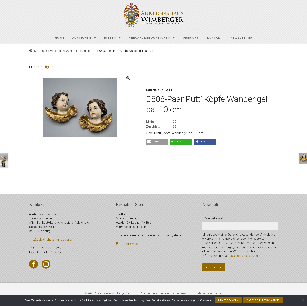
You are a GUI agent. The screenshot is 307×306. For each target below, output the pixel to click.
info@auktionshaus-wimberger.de (51, 239)
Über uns (191, 37)
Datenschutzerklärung (243, 255)
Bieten (110, 37)
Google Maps (130, 244)
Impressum (183, 293)
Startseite (40, 51)
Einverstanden (228, 300)
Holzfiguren (46, 67)
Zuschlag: (153, 126)
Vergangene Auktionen (149, 37)
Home (59, 37)
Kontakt (214, 37)
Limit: (150, 121)
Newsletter (241, 37)
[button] (157, 142)
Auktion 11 (89, 51)
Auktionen (81, 37)
